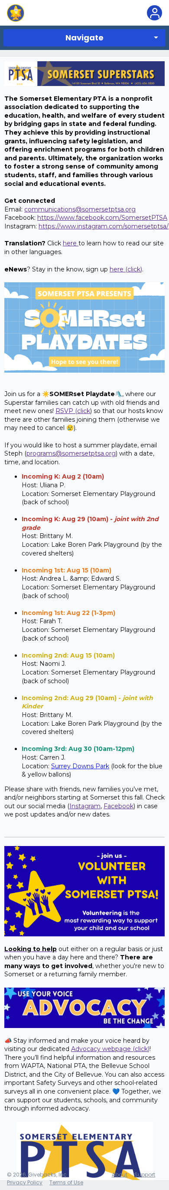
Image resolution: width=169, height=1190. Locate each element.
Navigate (84, 37)
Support (144, 1174)
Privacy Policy (24, 1182)
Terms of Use (66, 1182)
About (119, 1174)
